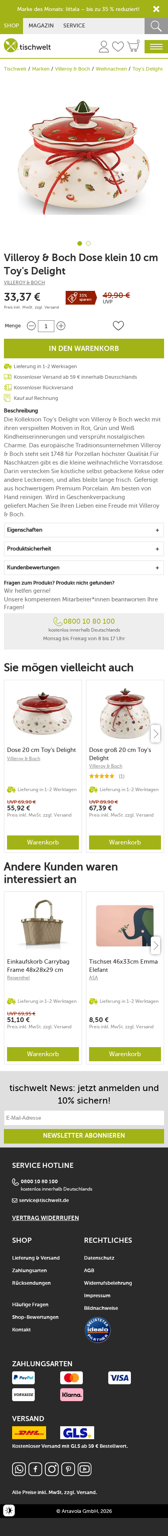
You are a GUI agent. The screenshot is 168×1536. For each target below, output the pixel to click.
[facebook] (35, 1473)
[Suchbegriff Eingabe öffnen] (156, 26)
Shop (11, 25)
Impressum (97, 1295)
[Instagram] (52, 1473)
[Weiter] (155, 734)
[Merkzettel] (118, 48)
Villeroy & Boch (72, 69)
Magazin (41, 25)
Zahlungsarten (29, 1270)
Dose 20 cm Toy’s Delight (41, 749)
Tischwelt (15, 69)
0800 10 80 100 (89, 621)
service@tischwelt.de (44, 1200)
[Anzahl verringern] (31, 326)
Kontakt (21, 1330)
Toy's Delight (147, 69)
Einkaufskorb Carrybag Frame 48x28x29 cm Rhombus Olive (38, 965)
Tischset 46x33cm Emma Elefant (123, 965)
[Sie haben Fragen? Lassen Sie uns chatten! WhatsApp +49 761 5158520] (19, 1473)
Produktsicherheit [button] (29, 548)
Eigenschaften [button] (24, 530)
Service (74, 25)
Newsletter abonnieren (84, 1136)
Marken (41, 69)
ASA (93, 977)
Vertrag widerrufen (45, 1218)
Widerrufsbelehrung (108, 1283)
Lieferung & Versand (36, 1258)
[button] (118, 325)
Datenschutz (99, 1258)
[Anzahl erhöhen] (61, 326)
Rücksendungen (31, 1283)
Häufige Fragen (30, 1304)
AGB (89, 1270)
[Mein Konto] (104, 48)
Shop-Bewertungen (35, 1317)
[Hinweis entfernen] (156, 9)
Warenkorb (43, 842)
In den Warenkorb (84, 348)
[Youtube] (84, 1473)
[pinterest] (68, 1473)
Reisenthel (18, 977)
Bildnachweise (101, 1308)
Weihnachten (111, 69)
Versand (52, 307)
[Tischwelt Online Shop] (27, 45)
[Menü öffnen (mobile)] (156, 46)
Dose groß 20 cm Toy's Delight (120, 754)
